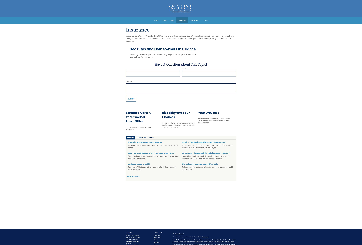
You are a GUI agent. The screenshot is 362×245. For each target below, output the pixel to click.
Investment (157, 237)
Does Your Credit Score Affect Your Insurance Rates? (151, 153)
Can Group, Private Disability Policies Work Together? (206, 153)
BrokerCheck (205, 237)
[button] (156, 20)
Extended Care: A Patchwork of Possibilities (138, 117)
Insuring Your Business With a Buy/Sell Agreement (204, 142)
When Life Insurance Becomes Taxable (145, 142)
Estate (156, 240)
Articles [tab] (130, 137)
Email (184, 69)
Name (128, 69)
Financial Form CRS (179, 234)
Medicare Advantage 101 (139, 164)
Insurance (157, 242)
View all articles (133, 176)
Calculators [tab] (141, 137)
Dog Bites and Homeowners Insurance (163, 49)
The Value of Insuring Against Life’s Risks (200, 164)
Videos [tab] (151, 137)
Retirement (157, 235)
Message (129, 81)
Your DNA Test (208, 113)
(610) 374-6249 (134, 235)
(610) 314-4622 (135, 237)
